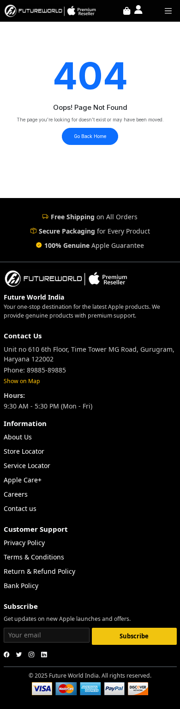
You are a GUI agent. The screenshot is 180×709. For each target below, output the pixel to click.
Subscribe (134, 636)
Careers (16, 494)
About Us (18, 437)
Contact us (20, 508)
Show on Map (22, 381)
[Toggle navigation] (168, 11)
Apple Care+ (23, 479)
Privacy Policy (24, 542)
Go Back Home (90, 136)
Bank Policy (21, 585)
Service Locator (27, 465)
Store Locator (24, 451)
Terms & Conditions (34, 557)
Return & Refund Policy (39, 571)
